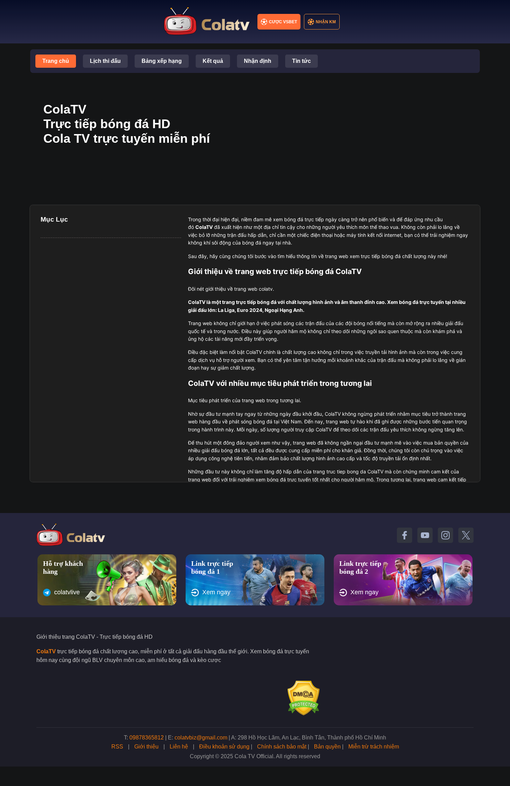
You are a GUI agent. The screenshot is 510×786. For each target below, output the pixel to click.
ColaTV (46, 651)
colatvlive (67, 592)
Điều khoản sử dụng (224, 747)
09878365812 (146, 738)
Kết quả (213, 61)
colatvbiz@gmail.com (201, 738)
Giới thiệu (146, 747)
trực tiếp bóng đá (256, 302)
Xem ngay (216, 592)
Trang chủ (55, 61)
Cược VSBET (283, 21)
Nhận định (257, 61)
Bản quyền (327, 747)
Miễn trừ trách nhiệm (373, 747)
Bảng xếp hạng (162, 61)
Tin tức (301, 61)
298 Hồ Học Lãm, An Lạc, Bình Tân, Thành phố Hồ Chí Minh (312, 738)
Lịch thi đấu (105, 61)
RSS (117, 747)
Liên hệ (179, 747)
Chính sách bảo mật (281, 747)
